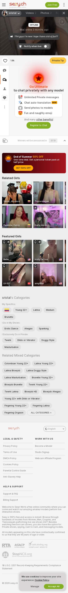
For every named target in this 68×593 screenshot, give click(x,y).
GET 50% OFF (23, 168)
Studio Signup (42, 452)
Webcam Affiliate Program (48, 458)
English (52, 429)
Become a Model (43, 446)
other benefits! (44, 119)
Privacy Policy (10, 446)
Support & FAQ (10, 494)
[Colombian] (7, 310)
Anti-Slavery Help (12, 477)
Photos (46, 13)
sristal (6, 297)
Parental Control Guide (14, 470)
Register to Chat (38, 125)
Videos (31, 13)
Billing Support (10, 500)
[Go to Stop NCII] (22, 555)
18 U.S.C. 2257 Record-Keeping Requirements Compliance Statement (31, 567)
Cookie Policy (42, 580)
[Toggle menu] (4, 4)
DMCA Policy (9, 458)
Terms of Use (10, 452)
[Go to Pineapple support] (5, 554)
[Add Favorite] (5, 60)
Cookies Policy (10, 464)
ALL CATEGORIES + (41, 412)
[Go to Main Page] (21, 4)
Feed (59, 13)
